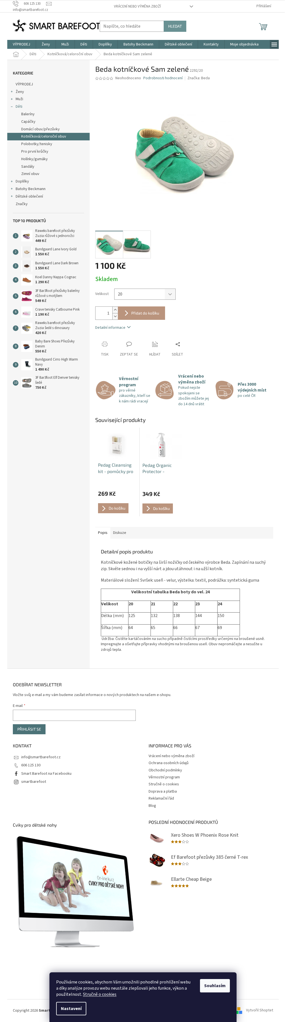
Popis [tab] (103, 533)
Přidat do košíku (145, 313)
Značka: (198, 78)
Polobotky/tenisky (36, 144)
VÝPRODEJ (24, 84)
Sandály (27, 166)
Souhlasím (215, 986)
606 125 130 (30, 765)
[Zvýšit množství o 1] (115, 310)
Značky (22, 204)
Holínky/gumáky (34, 159)
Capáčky (28, 121)
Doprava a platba (163, 791)
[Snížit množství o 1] (115, 316)
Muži (19, 99)
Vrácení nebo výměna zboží (137, 6)
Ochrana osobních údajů (169, 763)
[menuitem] (21, 44)
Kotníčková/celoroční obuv (43, 136)
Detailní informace (110, 327)
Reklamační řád (161, 798)
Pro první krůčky (34, 151)
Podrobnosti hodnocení (163, 78)
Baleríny (28, 114)
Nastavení (71, 1009)
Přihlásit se (29, 729)
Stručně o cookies (99, 994)
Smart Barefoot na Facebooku (46, 773)
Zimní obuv (30, 174)
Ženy (20, 92)
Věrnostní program (164, 777)
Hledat (175, 26)
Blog (152, 806)
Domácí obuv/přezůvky (40, 129)
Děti (19, 106)
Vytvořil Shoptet (259, 1010)
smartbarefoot (33, 782)
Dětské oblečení (29, 196)
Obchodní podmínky (165, 770)
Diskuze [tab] (119, 533)
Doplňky (22, 181)
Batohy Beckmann (31, 189)
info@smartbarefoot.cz (41, 757)
